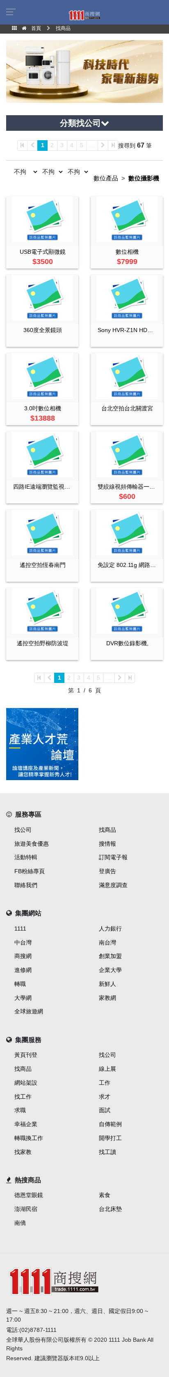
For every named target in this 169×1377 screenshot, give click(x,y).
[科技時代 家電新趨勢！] (84, 71)
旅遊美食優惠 (31, 843)
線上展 (107, 1068)
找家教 (23, 1152)
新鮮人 (107, 984)
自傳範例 (110, 1124)
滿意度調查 (113, 885)
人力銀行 (110, 928)
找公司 (23, 829)
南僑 (20, 1223)
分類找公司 (80, 122)
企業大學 (110, 970)
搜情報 (107, 843)
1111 (20, 928)
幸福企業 (25, 1124)
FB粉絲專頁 (29, 871)
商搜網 (23, 956)
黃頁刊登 (25, 1055)
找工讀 (107, 1152)
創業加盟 (110, 956)
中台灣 (23, 942)
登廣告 (107, 871)
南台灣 (107, 942)
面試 (104, 1110)
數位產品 (106, 178)
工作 (104, 1082)
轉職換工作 (28, 1138)
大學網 (23, 998)
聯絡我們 (25, 885)
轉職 (20, 984)
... (91, 145)
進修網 (23, 970)
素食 (104, 1195)
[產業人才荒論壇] (42, 744)
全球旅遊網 (28, 1011)
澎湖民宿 (25, 1209)
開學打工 (110, 1138)
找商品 (107, 829)
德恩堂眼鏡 (28, 1195)
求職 (20, 1110)
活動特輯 (25, 857)
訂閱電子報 (113, 857)
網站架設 (25, 1082)
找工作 (23, 1096)
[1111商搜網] (84, 15)
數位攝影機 (143, 178)
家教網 (107, 998)
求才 (104, 1096)
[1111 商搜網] (84, 1280)
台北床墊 (110, 1209)
